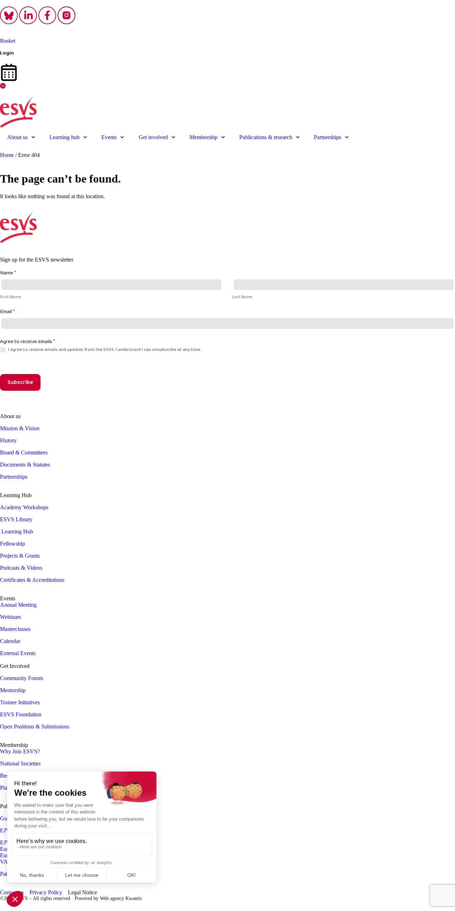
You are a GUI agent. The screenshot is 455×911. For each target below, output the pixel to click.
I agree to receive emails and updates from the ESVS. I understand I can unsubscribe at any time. (104, 350)
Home (7, 155)
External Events (18, 653)
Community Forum (21, 678)
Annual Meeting (18, 605)
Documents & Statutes (25, 465)
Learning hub (64, 137)
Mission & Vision (19, 428)
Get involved (153, 137)
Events (109, 137)
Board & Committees (24, 452)
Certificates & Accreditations (32, 580)
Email (7, 311)
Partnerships (327, 137)
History (8, 440)
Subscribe (20, 382)
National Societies (20, 763)
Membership (203, 137)
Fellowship (12, 544)
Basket (7, 41)
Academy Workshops (24, 507)
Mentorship (13, 690)
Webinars (10, 617)
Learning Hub (17, 531)
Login (7, 53)
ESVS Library (16, 519)
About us (17, 137)
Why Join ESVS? (20, 751)
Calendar (10, 641)
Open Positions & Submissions (34, 726)
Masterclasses (15, 629)
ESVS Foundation (20, 714)
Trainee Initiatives (20, 702)
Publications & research (265, 137)
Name (8, 273)
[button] (3, 87)
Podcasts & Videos (21, 568)
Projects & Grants (20, 556)
